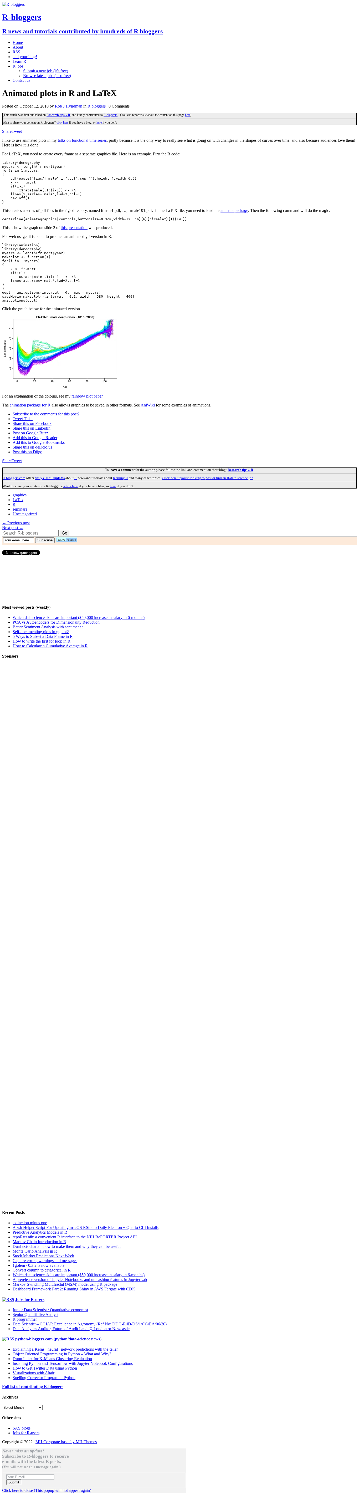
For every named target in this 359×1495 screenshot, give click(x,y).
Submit (13, 1482)
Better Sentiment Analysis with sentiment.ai (49, 627)
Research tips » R (58, 115)
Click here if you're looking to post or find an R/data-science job (207, 478)
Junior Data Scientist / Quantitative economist (50, 1310)
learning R (120, 478)
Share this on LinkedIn (31, 428)
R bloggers (97, 106)
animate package (234, 210)
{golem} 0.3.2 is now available (38, 1265)
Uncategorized (25, 514)
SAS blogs (21, 1428)
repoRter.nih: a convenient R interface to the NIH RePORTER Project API (75, 1237)
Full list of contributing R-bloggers (32, 1386)
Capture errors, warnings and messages (45, 1260)
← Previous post (16, 523)
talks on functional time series (82, 140)
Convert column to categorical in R (42, 1270)
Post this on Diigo (27, 452)
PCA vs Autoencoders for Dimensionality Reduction (56, 622)
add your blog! (25, 56)
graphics (20, 495)
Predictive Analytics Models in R (40, 1232)
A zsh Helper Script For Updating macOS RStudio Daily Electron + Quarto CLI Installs (85, 1227)
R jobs (18, 66)
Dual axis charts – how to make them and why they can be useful (67, 1246)
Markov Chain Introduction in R (39, 1241)
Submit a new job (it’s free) (45, 71)
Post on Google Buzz (30, 433)
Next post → (12, 527)
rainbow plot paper (86, 396)
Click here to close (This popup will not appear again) (46, 1490)
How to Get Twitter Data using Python (45, 1368)
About (18, 47)
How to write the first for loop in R (41, 641)
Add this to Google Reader (35, 437)
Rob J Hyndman (68, 106)
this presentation (74, 227)
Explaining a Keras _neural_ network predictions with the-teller (65, 1349)
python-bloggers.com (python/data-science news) (58, 1339)
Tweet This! (23, 418)
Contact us (21, 80)
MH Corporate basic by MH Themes (66, 1442)
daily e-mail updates (50, 478)
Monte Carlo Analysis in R (35, 1251)
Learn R (19, 61)
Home (18, 42)
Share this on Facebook (32, 423)
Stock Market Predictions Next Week (43, 1256)
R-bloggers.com (14, 478)
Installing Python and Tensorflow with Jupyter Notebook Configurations (73, 1363)
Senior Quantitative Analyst (35, 1314)
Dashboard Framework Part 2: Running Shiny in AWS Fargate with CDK (74, 1289)
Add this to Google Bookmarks (39, 442)
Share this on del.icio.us (32, 447)
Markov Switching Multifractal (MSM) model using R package (65, 1284)
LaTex (18, 499)
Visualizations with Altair (33, 1373)
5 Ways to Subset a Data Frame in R (43, 636)
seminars (20, 509)
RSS (16, 52)
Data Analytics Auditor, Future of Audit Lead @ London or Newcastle (71, 1328)
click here (62, 122)
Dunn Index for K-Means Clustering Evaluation (52, 1358)
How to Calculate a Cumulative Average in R (50, 646)
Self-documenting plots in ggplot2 (41, 631)
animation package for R (30, 405)
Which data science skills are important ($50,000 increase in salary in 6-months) (79, 617)
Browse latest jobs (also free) (47, 75)
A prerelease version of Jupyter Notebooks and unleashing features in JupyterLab (80, 1279)
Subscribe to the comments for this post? (46, 414)
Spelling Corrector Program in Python (44, 1377)
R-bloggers (110, 115)
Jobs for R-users (29, 1299)
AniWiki (148, 405)
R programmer (25, 1319)
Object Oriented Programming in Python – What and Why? (62, 1354)
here (187, 115)
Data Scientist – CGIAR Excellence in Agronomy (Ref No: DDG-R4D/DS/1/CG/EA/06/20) (90, 1324)
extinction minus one (30, 1223)
